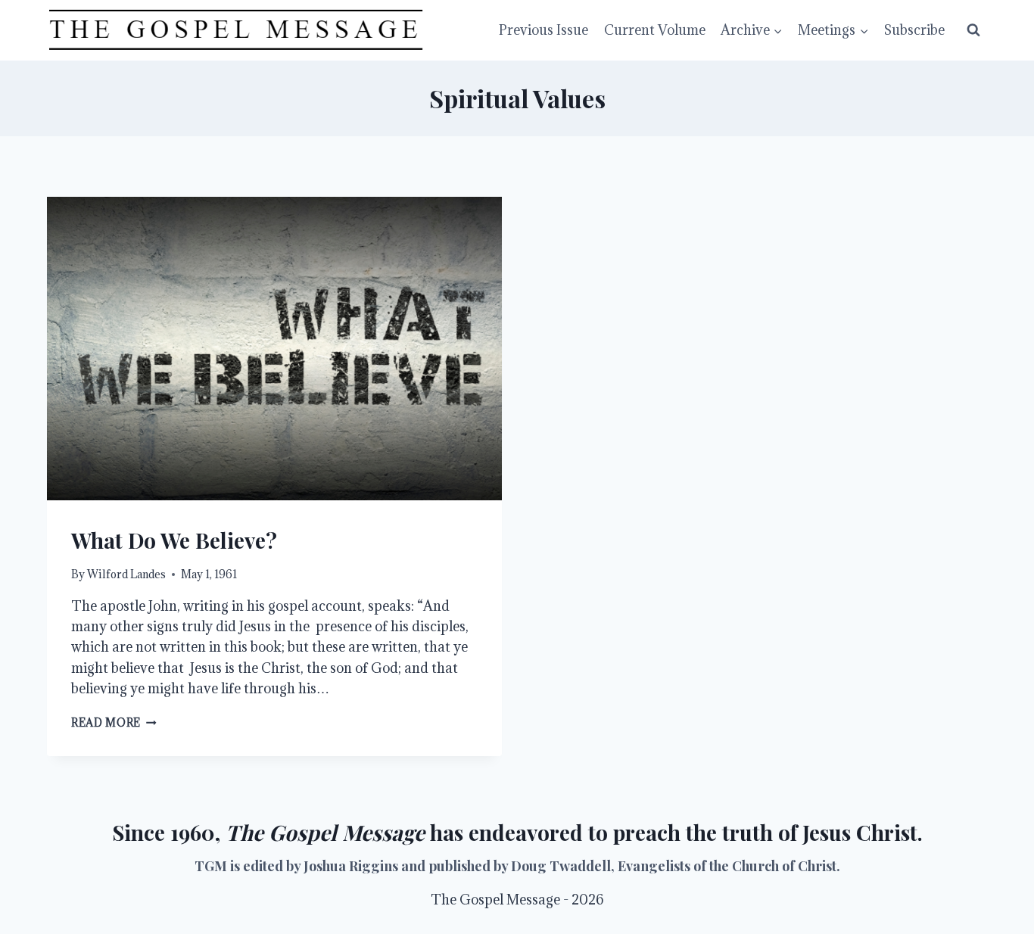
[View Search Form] (973, 30)
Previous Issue (543, 30)
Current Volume (654, 30)
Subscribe (914, 30)
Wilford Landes (126, 574)
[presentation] (274, 348)
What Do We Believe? (174, 540)
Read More (114, 722)
